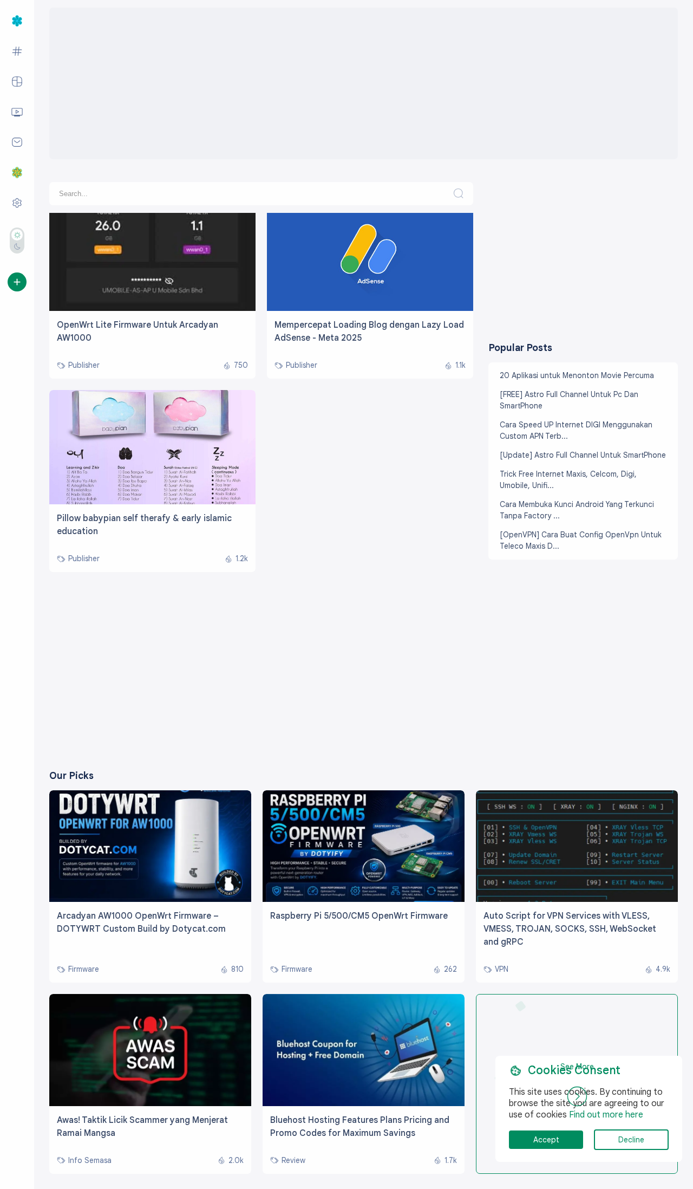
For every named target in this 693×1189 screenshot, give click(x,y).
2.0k (236, 1160)
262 (450, 969)
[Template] (17, 82)
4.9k (663, 969)
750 (241, 365)
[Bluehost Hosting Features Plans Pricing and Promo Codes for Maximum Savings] (364, 1103)
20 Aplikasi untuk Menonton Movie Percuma (577, 375)
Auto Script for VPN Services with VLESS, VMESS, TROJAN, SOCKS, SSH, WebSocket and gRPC (569, 929)
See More (577, 1066)
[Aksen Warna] (17, 203)
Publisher (84, 365)
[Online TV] (17, 112)
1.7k (450, 1160)
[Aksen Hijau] (46, 223)
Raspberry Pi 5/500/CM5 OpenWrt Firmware (359, 916)
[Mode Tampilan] (17, 241)
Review (293, 1160)
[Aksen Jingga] (94, 223)
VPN (501, 969)
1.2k (242, 558)
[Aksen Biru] (70, 223)
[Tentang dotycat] (17, 172)
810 (237, 969)
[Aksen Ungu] (142, 223)
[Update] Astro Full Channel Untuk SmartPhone (583, 455)
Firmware (83, 969)
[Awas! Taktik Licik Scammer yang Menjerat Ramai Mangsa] (150, 1103)
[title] (152, 308)
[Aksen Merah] (118, 223)
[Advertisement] (363, 83)
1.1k (460, 365)
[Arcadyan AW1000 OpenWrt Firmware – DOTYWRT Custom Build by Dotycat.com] (150, 899)
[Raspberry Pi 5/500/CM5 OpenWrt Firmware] (364, 899)
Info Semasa (90, 1160)
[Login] (17, 281)
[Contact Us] (17, 142)
